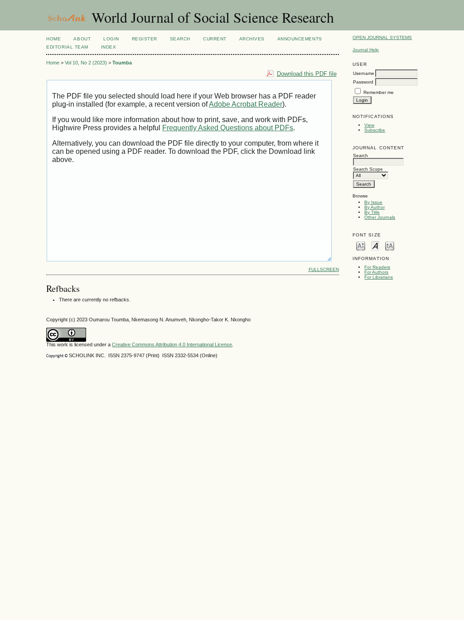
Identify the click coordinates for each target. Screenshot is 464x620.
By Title (372, 212)
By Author (374, 207)
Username (363, 73)
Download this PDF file (307, 73)
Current (215, 38)
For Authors (376, 272)
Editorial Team (67, 46)
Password (363, 81)
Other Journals (379, 217)
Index (108, 46)
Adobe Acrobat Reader (245, 104)
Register (144, 38)
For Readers (377, 267)
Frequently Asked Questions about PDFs (227, 128)
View (369, 125)
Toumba (122, 62)
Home (53, 38)
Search (180, 38)
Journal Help (366, 49)
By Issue (373, 202)
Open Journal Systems (382, 37)
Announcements (299, 38)
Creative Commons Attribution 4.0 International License (172, 344)
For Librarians (378, 277)
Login (111, 38)
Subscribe (374, 130)
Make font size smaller (360, 245)
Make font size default (375, 245)
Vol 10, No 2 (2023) (86, 62)
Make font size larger (389, 245)
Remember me (378, 92)
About (82, 38)
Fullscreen (324, 269)
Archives (252, 38)
